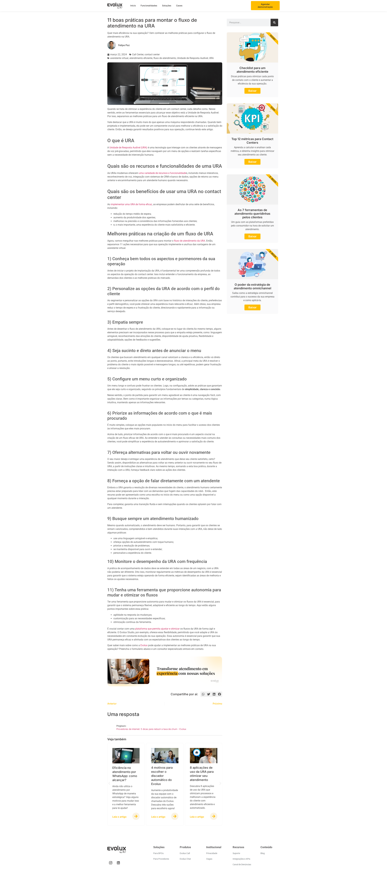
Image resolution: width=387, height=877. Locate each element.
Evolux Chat (185, 859)
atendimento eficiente (140, 58)
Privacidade (211, 853)
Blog (262, 853)
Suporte (236, 853)
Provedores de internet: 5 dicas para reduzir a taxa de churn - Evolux (151, 729)
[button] (203, 694)
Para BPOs (158, 853)
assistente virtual (119, 58)
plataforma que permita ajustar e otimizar (157, 628)
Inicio (133, 5)
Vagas (209, 859)
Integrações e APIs (241, 859)
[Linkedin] (118, 862)
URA (211, 58)
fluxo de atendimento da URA (189, 240)
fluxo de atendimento (164, 58)
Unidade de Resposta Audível (192, 58)
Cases (179, 5)
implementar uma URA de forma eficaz (131, 204)
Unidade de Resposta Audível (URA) (128, 147)
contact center (152, 54)
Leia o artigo (119, 816)
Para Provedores (161, 859)
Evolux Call (185, 853)
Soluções (166, 5)
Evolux (144, 645)
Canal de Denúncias (242, 864)
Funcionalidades (149, 5)
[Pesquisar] (274, 22)
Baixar (252, 90)
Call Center (137, 54)
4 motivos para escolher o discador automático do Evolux (162, 776)
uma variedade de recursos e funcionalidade (162, 173)
